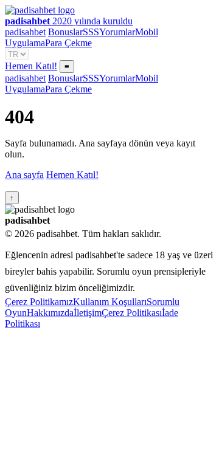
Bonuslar (65, 32)
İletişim (88, 312)
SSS (91, 32)
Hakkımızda (50, 312)
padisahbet (25, 32)
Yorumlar (117, 32)
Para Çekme (68, 43)
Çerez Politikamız (39, 302)
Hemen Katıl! (31, 66)
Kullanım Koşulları (110, 302)
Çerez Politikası (132, 312)
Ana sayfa (24, 175)
